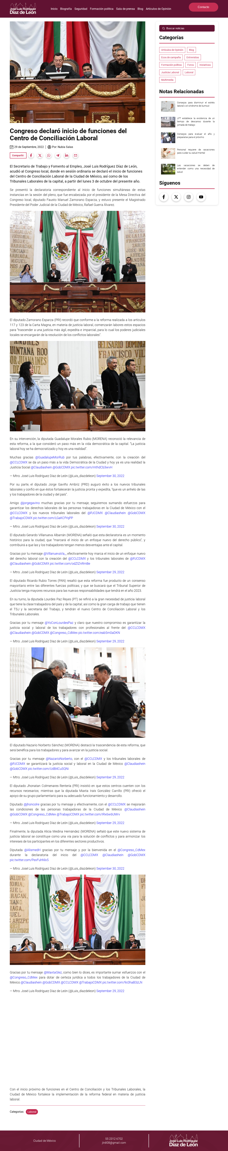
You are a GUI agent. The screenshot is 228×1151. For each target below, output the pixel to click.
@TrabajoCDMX (21, 518)
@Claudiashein (41, 467)
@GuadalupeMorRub (49, 457)
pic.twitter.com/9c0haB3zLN (122, 982)
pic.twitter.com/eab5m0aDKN (99, 633)
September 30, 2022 (110, 476)
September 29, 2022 (110, 572)
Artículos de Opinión (158, 9)
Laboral (32, 1111)
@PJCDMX (95, 513)
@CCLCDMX (18, 462)
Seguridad (80, 9)
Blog (140, 9)
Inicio (54, 9)
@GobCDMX (61, 467)
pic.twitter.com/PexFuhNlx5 (29, 860)
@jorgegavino (30, 503)
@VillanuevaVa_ (54, 554)
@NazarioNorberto (59, 759)
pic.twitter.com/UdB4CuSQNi (48, 768)
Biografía (66, 9)
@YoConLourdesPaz (59, 623)
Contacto (203, 7)
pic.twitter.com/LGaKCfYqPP (53, 518)
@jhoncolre (31, 804)
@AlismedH (32, 850)
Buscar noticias (175, 28)
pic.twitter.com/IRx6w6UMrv (100, 814)
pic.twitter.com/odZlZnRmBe (70, 564)
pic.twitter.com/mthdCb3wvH (91, 467)
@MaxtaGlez (53, 972)
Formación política (101, 9)
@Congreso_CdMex (64, 633)
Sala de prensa (125, 9)
